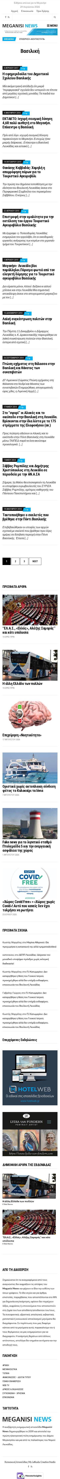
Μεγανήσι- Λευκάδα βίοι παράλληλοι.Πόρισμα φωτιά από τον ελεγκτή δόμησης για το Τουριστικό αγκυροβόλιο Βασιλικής (28, 272)
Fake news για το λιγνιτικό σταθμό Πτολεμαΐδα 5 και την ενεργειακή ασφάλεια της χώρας (27, 846)
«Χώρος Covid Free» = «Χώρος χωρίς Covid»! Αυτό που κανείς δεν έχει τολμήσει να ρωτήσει (28, 906)
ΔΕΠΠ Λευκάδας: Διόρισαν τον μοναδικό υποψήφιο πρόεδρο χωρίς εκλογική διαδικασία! (26, 959)
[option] (38, 39)
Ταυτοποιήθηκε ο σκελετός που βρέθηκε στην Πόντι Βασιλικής (25, 517)
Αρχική (14, 11)
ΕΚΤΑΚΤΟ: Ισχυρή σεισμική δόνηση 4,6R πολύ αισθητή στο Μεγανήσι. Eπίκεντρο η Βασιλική (27, 123)
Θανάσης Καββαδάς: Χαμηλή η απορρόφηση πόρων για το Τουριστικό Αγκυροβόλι (23, 172)
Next (35, 561)
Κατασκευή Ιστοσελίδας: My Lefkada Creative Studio (30, 1462)
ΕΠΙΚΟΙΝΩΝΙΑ (8, 1397)
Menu (54, 25)
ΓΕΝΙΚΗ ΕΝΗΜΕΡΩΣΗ (11, 1381)
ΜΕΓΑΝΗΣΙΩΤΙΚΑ (9, 1369)
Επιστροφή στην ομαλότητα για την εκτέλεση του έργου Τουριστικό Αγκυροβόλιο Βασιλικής (28, 221)
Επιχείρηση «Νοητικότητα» (21, 735)
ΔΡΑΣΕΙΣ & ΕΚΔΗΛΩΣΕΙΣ (12, 1389)
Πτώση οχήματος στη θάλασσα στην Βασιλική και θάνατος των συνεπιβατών (28, 368)
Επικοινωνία (27, 11)
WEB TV (5, 1385)
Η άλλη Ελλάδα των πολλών (22, 684)
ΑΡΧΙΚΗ (5, 1365)
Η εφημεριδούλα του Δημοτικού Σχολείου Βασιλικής (25, 76)
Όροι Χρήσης (43, 11)
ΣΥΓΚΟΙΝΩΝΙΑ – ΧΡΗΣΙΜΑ (13, 1393)
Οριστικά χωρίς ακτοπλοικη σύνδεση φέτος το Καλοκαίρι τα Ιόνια (29, 788)
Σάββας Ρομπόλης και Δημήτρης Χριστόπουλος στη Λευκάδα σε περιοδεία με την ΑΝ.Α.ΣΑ (25, 470)
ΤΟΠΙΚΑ (5, 1373)
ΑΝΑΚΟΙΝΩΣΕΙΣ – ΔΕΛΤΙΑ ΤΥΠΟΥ (16, 1377)
